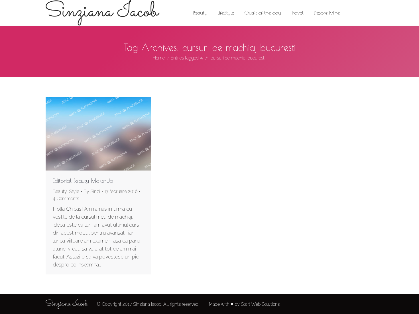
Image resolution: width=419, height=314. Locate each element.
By (92, 191)
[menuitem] (200, 12)
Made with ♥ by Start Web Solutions (244, 304)
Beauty (60, 191)
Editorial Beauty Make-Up (83, 180)
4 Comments (66, 198)
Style (74, 191)
